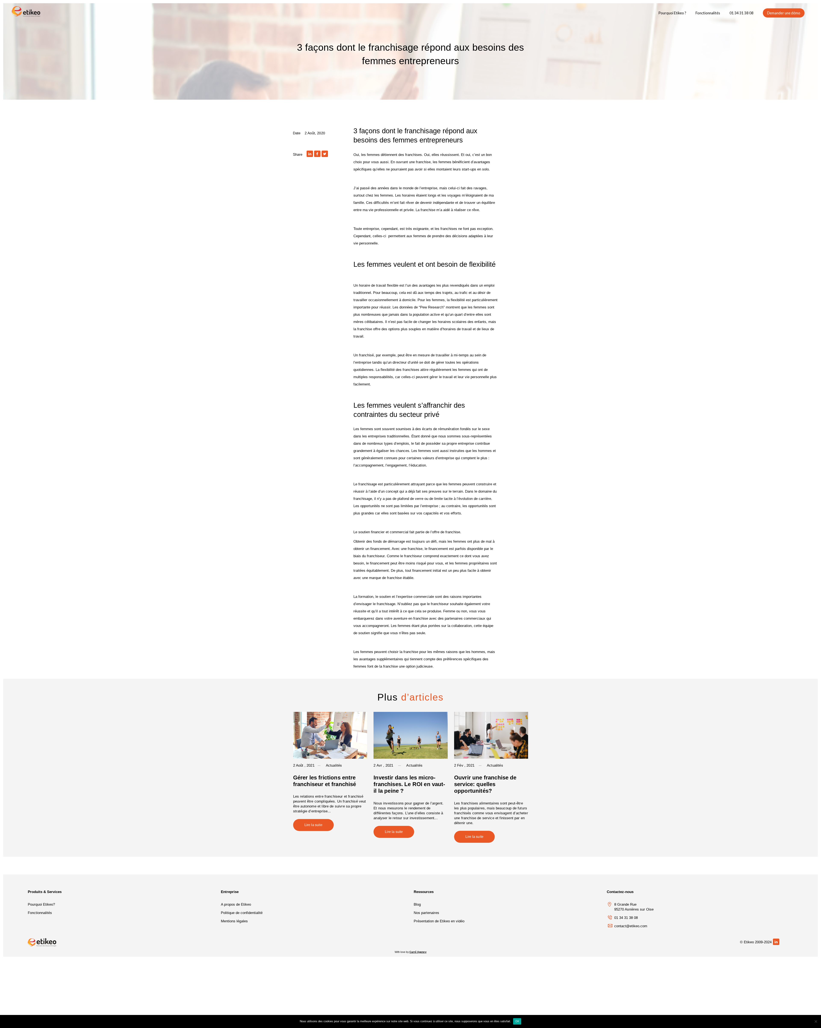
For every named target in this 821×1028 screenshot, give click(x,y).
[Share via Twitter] (325, 154)
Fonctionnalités (40, 913)
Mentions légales (234, 921)
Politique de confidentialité (242, 913)
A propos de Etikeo (236, 904)
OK (517, 1021)
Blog (417, 904)
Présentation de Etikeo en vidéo (439, 921)
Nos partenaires (426, 913)
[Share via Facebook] (317, 154)
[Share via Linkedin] (310, 154)
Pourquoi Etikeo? (41, 904)
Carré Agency (418, 952)
